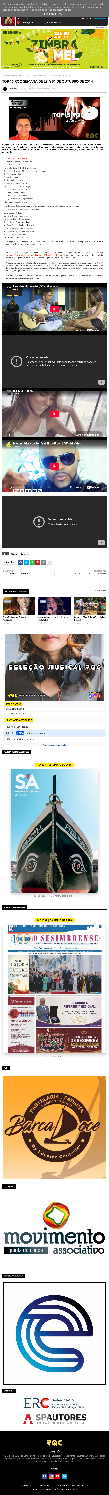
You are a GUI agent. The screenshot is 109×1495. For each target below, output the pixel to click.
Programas (19, 76)
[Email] (43, 562)
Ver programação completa (54, 745)
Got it (62, 14)
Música (14, 554)
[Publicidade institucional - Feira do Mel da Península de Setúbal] (54, 49)
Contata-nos (44, 1485)
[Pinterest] (37, 562)
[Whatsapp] (32, 562)
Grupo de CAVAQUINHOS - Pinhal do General (90, 618)
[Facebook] (20, 562)
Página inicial (7, 76)
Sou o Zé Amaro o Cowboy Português (14, 618)
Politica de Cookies (80, 1485)
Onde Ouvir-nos (28, 1485)
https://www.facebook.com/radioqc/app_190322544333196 (34, 255)
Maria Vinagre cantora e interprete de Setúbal (53, 618)
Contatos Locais (61, 1485)
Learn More (50, 14)
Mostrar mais (100, 591)
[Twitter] (26, 562)
